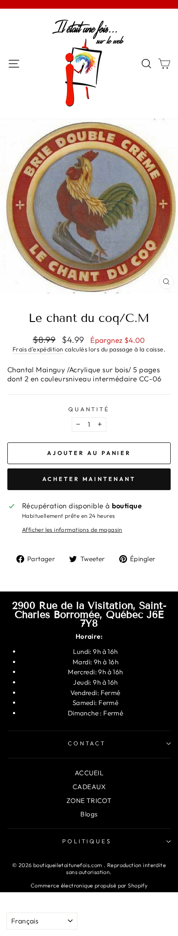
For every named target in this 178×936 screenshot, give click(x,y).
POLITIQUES (87, 841)
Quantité (89, 409)
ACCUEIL (89, 773)
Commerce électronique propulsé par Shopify (89, 885)
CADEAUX (89, 787)
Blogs (88, 814)
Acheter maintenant (88, 478)
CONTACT (87, 743)
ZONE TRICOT (89, 800)
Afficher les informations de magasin (72, 529)
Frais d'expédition (38, 349)
